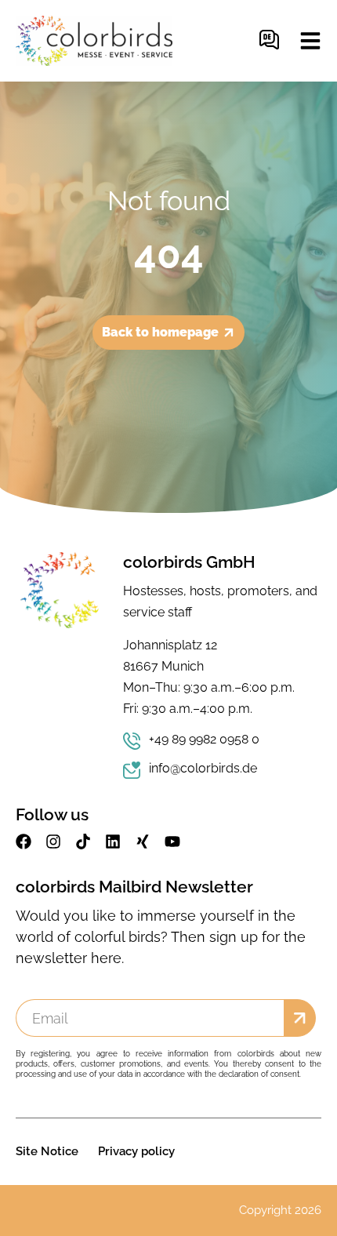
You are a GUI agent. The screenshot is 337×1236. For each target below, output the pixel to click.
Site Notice (47, 1152)
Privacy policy (136, 1152)
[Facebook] (23, 841)
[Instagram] (53, 841)
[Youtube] (172, 841)
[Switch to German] (269, 41)
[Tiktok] (83, 841)
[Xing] (142, 841)
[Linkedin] (113, 841)
